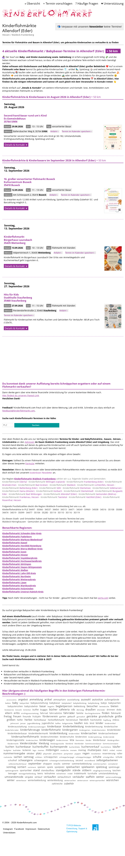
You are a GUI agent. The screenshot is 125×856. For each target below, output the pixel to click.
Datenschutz (44, 829)
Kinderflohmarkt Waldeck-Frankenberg (35, 478)
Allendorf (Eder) (60, 494)
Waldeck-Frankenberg (23, 34)
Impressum (30, 829)
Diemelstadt (78, 491)
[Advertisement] (62, 357)
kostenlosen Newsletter (41, 472)
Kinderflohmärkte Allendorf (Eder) (19, 28)
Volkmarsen (107, 488)
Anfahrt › (54, 131)
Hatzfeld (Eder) (85, 497)
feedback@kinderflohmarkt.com (18, 410)
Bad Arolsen (33, 484)
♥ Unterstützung (112, 3)
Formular (30, 463)
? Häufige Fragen (86, 3)
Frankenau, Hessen (20, 497)
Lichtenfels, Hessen (95, 484)
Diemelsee (77, 488)
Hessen (6, 34)
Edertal (14, 481)
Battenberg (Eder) (20, 488)
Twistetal (54, 497)
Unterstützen (9, 832)
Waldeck (62, 484)
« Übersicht (32, 3)
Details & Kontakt (15, 144)
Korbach (49, 491)
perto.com (103, 597)
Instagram (8, 829)
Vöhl (50, 488)
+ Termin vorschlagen (57, 3)
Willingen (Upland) (47, 481)
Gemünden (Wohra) (97, 494)
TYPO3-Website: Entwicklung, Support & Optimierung (76, 828)
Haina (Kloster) (18, 491)
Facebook (19, 829)
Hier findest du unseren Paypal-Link (20, 395)
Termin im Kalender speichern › (77, 131)
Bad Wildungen (25, 494)
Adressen (29, 442)
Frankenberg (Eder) (85, 481)
